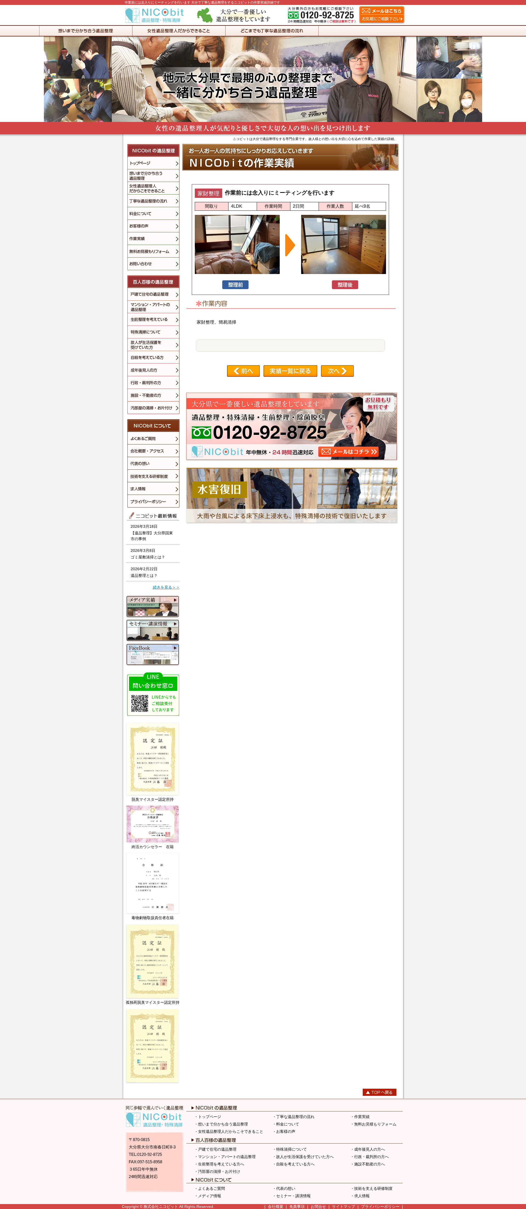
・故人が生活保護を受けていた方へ (303, 1156)
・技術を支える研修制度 (371, 1188)
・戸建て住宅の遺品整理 (215, 1149)
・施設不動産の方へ (367, 1164)
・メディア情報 (207, 1196)
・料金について (285, 1124)
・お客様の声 (283, 1131)
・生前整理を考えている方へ (219, 1164)
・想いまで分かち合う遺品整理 (221, 1124)
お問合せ (318, 1206)
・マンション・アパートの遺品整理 (225, 1156)
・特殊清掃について (289, 1149)
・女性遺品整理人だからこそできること (228, 1131)
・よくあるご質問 (209, 1188)
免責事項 (297, 1206)
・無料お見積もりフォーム (373, 1124)
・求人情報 (360, 1196)
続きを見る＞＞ (166, 587)
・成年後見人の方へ (367, 1149)
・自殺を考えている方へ (293, 1164)
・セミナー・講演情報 (291, 1196)
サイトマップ (343, 1206)
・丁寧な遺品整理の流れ (293, 1116)
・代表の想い (283, 1188)
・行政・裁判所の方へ (369, 1156)
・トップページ (207, 1116)
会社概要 (275, 1206)
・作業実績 (360, 1116)
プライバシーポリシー (380, 1206)
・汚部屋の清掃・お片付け (217, 1171)
